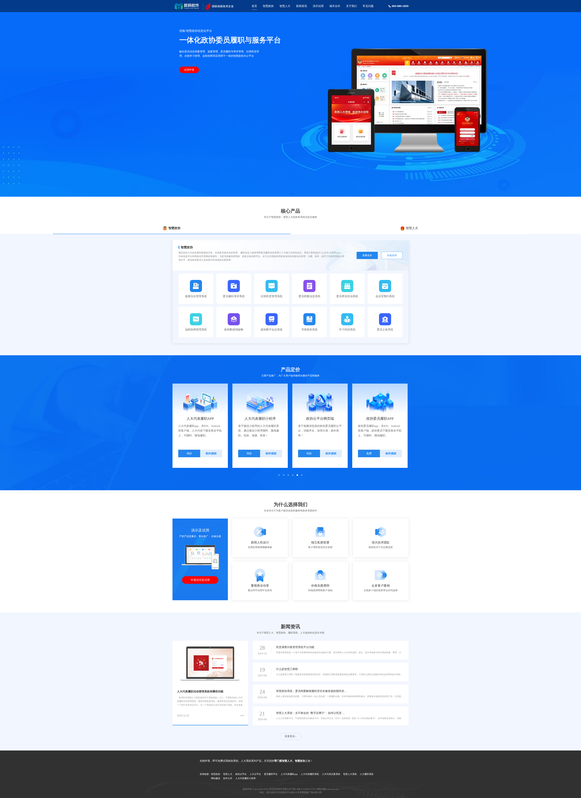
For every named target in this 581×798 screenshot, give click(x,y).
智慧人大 (284, 6)
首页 (254, 6)
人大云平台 (255, 774)
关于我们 (351, 6)
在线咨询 (392, 255)
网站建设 (215, 778)
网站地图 (321, 789)
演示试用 (318, 6)
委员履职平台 (271, 774)
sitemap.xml (332, 789)
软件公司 (227, 778)
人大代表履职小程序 (245, 778)
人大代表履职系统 (310, 774)
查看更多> (290, 736)
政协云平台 (241, 774)
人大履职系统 (366, 774)
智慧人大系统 (350, 774)
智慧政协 (268, 6)
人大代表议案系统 (331, 774)
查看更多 (367, 255)
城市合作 (334, 6)
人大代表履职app (289, 774)
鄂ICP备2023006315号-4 (304, 789)
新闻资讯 (301, 6)
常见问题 (368, 6)
